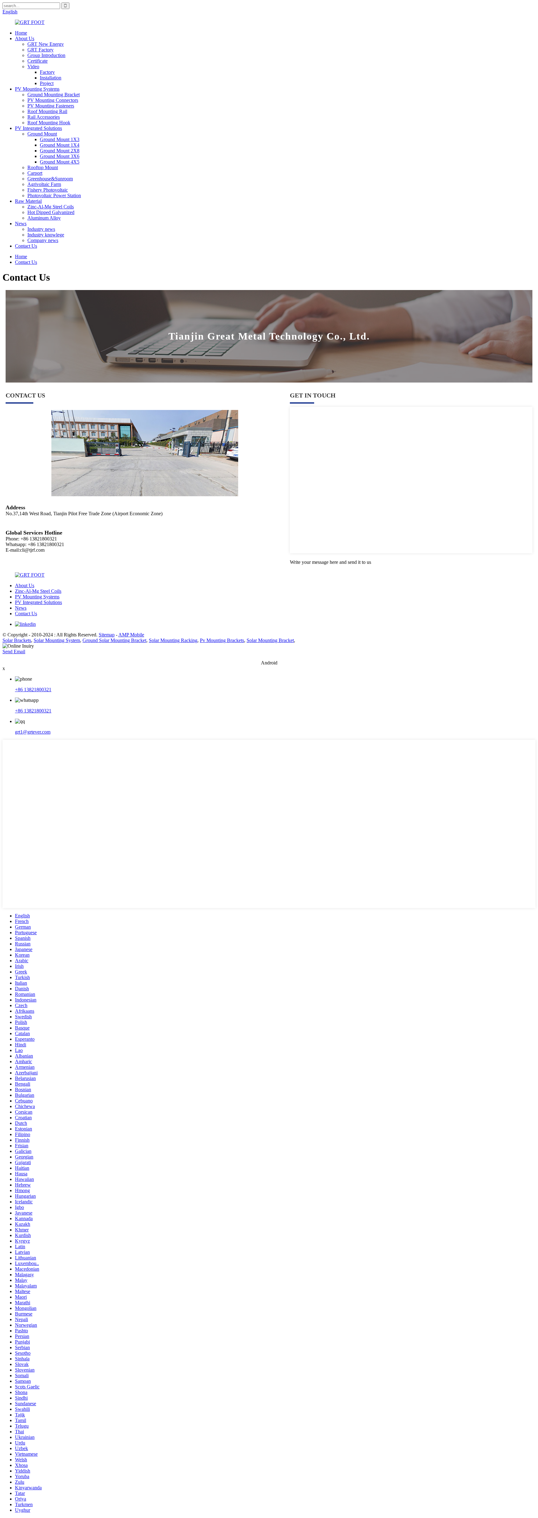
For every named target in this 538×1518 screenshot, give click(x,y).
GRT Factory (40, 49)
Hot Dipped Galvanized (50, 212)
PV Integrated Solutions (38, 128)
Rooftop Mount (42, 167)
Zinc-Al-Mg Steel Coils (50, 206)
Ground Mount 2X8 (59, 150)
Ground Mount (42, 133)
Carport (34, 173)
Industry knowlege (45, 234)
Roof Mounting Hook (48, 122)
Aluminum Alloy (44, 218)
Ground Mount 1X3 (59, 139)
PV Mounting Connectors (52, 100)
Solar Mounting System (57, 640)
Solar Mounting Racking (173, 640)
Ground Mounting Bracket (53, 94)
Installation (50, 77)
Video (33, 66)
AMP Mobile (131, 634)
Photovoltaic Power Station (54, 195)
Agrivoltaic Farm (44, 184)
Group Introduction (46, 55)
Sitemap (107, 634)
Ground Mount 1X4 (59, 145)
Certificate (37, 61)
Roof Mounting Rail (47, 111)
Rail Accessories (43, 117)
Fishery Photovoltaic (47, 190)
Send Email (13, 651)
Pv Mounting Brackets (222, 640)
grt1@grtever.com (32, 732)
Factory (47, 72)
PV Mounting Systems (37, 89)
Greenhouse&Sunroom (50, 178)
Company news (42, 240)
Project (47, 83)
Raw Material (28, 201)
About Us (24, 38)
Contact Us (26, 246)
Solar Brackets (16, 640)
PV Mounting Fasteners (50, 105)
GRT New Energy (45, 44)
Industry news (41, 229)
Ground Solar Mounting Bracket (114, 640)
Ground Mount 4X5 (59, 161)
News (20, 223)
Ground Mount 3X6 (59, 156)
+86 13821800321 (33, 689)
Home (21, 33)
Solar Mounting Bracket (270, 640)
